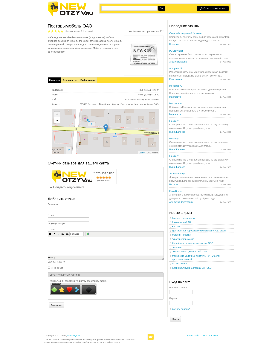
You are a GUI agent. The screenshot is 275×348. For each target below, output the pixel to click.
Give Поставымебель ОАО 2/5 (52, 31)
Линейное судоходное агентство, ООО (192, 243)
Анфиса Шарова (178, 61)
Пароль (173, 298)
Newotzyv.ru (73, 335)
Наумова (174, 44)
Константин (175, 79)
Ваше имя (53, 204)
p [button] (54, 257)
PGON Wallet (176, 51)
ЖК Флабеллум (177, 173)
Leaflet (142, 152)
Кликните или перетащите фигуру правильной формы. (79, 281)
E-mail (51, 215)
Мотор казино (179, 263)
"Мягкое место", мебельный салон (190, 251)
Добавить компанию (212, 8)
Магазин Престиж (181, 234)
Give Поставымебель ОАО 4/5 (58, 31)
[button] (50, 234)
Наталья (173, 184)
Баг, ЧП (176, 226)
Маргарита (175, 97)
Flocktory (173, 121)
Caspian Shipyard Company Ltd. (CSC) (192, 268)
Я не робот (57, 268)
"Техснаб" (177, 247)
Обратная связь (210, 335)
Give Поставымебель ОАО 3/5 (55, 31)
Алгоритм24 (175, 68)
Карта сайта (193, 335)
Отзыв (51, 229)
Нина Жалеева (177, 132)
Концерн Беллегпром (183, 218)
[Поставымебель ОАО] (144, 68)
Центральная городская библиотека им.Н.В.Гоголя (199, 230)
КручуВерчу (175, 191)
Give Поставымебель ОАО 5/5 (62, 31)
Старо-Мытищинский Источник (185, 33)
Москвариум (175, 86)
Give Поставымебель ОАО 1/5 (49, 31)
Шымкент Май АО (181, 222)
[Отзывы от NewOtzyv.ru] (70, 15)
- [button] (57, 120)
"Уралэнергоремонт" (183, 239)
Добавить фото (56, 261)
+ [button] (57, 114)
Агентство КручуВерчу (181, 202)
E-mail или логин (178, 287)
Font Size (74, 234)
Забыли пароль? (181, 309)
